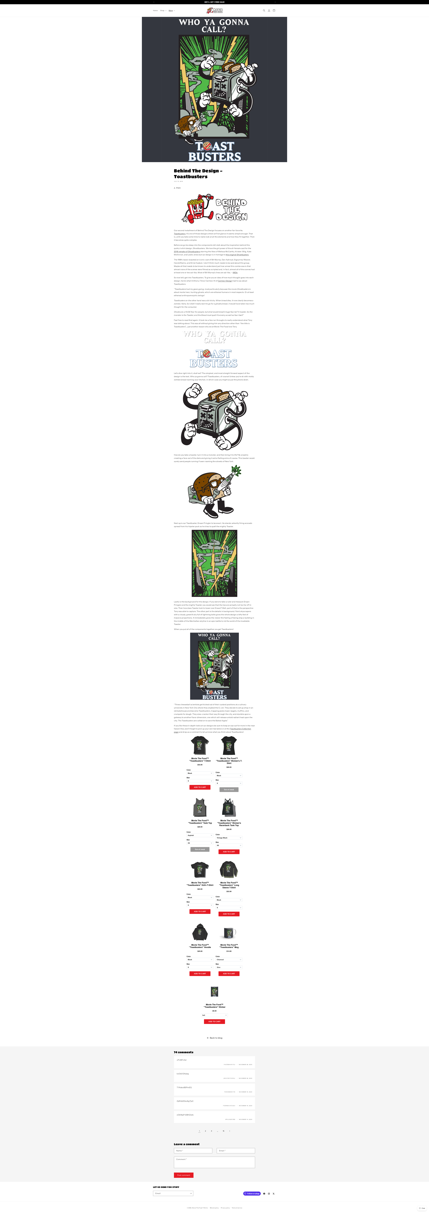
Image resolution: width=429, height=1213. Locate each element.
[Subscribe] (190, 1193)
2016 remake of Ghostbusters (187, 251)
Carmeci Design (225, 281)
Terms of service (237, 1208)
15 (223, 1131)
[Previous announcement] (153, 2)
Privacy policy (225, 1208)
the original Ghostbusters (237, 255)
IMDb (235, 272)
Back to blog (216, 1038)
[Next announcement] (275, 2)
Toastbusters (179, 234)
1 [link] (199, 1131)
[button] (163, 10)
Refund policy (214, 1208)
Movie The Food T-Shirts (200, 1208)
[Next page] (229, 1131)
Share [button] (178, 188)
